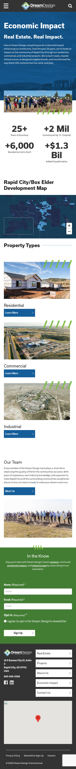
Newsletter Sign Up (34, 755)
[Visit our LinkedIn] (12, 682)
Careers (52, 755)
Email (13, 599)
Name (14, 584)
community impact (17, 565)
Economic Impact (47, 682)
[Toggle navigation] (6, 6)
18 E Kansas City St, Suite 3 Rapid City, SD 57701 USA (18, 666)
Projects (42, 663)
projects (54, 562)
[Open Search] (70, 6)
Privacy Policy (13, 755)
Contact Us (43, 692)
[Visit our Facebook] (6, 682)
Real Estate (43, 653)
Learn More (11, 312)
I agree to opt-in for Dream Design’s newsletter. (37, 621)
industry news (39, 565)
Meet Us (10, 491)
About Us (43, 673)
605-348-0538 (12, 676)
